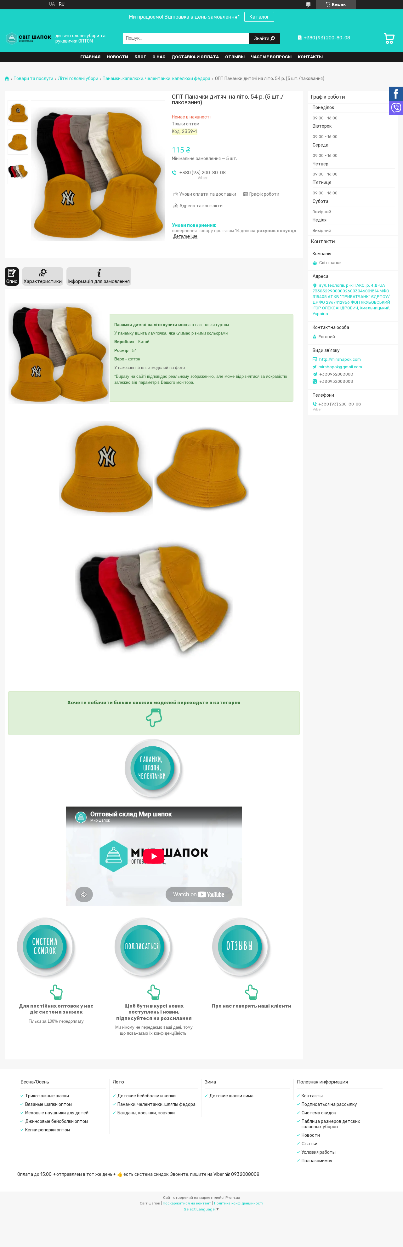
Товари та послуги (33, 78)
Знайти (262, 38)
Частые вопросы (271, 57)
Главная (90, 57)
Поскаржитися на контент (187, 1203)
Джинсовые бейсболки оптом (56, 1121)
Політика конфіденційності (238, 1203)
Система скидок (319, 1113)
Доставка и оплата (195, 57)
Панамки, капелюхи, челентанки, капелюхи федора (156, 78)
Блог (140, 57)
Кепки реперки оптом (47, 1130)
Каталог (259, 17)
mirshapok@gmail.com (340, 367)
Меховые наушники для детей (56, 1113)
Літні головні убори (78, 78)
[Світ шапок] (28, 38)
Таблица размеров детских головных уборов (331, 1124)
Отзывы (235, 57)
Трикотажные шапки (47, 1096)
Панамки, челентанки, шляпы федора (156, 1104)
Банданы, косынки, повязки (146, 1113)
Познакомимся (317, 1161)
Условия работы (319, 1152)
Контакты (310, 57)
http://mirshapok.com (340, 359)
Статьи (309, 1143)
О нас (158, 57)
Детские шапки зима (231, 1096)
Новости (117, 57)
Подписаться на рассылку (329, 1104)
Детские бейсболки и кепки (146, 1096)
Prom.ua (232, 1197)
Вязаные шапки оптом (48, 1104)
